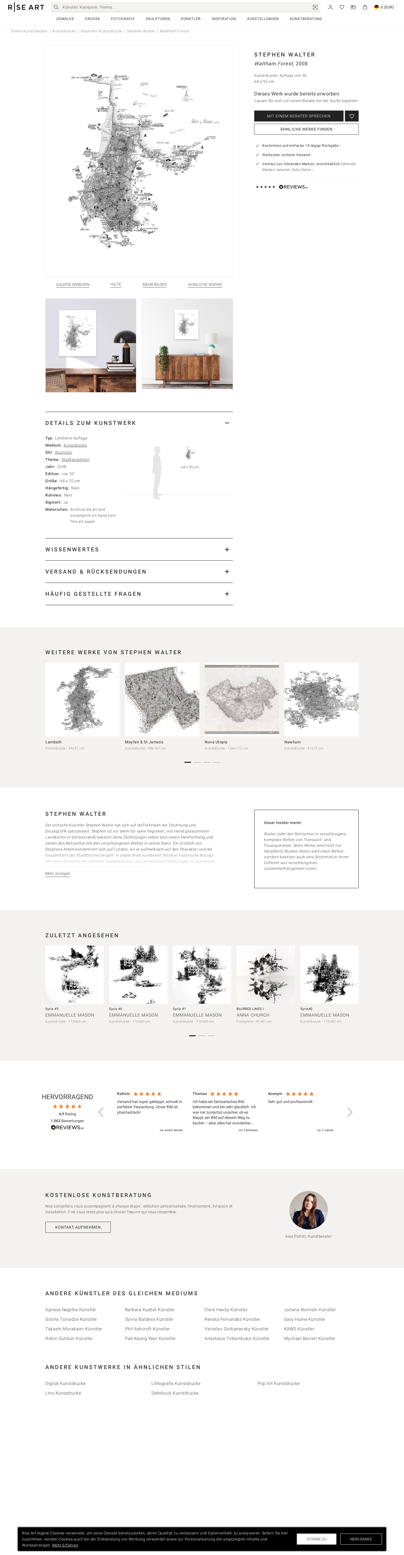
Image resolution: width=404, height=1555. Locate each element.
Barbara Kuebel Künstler (150, 1309)
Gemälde (65, 19)
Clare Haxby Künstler (226, 1309)
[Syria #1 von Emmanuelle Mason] (202, 975)
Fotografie (123, 19)
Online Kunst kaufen (29, 31)
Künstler (191, 19)
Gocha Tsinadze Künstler (71, 1319)
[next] (353, 701)
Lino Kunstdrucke (63, 1393)
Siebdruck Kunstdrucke (175, 1393)
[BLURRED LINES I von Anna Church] (266, 975)
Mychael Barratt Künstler (309, 1338)
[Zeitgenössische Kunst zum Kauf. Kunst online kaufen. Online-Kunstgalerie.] (26, 7)
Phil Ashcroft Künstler (147, 1328)
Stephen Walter (141, 31)
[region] (225, 1112)
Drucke (92, 19)
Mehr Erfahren (65, 1545)
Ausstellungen (263, 19)
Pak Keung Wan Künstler (150, 1338)
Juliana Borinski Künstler (310, 1309)
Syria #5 (52, 1009)
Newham (292, 742)
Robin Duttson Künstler (69, 1338)
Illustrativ (64, 452)
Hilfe (115, 284)
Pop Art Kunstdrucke (279, 1383)
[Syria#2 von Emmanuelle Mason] (329, 975)
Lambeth (53, 742)
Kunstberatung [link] (306, 19)
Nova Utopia (216, 742)
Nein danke (361, 1539)
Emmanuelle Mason (69, 1015)
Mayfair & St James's (144, 742)
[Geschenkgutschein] (353, 7)
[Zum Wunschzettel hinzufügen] (352, 116)
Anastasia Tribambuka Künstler (237, 1338)
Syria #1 (179, 1009)
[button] (101, 1112)
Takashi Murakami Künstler (73, 1328)
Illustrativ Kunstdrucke (101, 31)
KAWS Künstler (299, 1328)
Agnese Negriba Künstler (70, 1309)
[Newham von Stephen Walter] (321, 699)
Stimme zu (316, 1539)
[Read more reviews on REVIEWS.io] (67, 1128)
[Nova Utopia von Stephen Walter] (242, 699)
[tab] (139, 423)
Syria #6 (115, 1009)
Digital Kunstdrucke (65, 1383)
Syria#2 (306, 1009)
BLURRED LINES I (250, 1009)
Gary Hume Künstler (304, 1319)
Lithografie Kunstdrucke (176, 1383)
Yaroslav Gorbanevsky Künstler (236, 1328)
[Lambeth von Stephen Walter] (82, 699)
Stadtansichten (76, 459)
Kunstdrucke (64, 31)
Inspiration (224, 19)
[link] (315, 7)
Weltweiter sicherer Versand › (287, 155)
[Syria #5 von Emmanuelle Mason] (74, 975)
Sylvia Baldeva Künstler (149, 1319)
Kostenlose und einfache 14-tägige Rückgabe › (301, 145)
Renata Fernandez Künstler (232, 1319)
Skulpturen (158, 19)
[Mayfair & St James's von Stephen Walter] (162, 699)
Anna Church (253, 1015)
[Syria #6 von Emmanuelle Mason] (138, 975)
